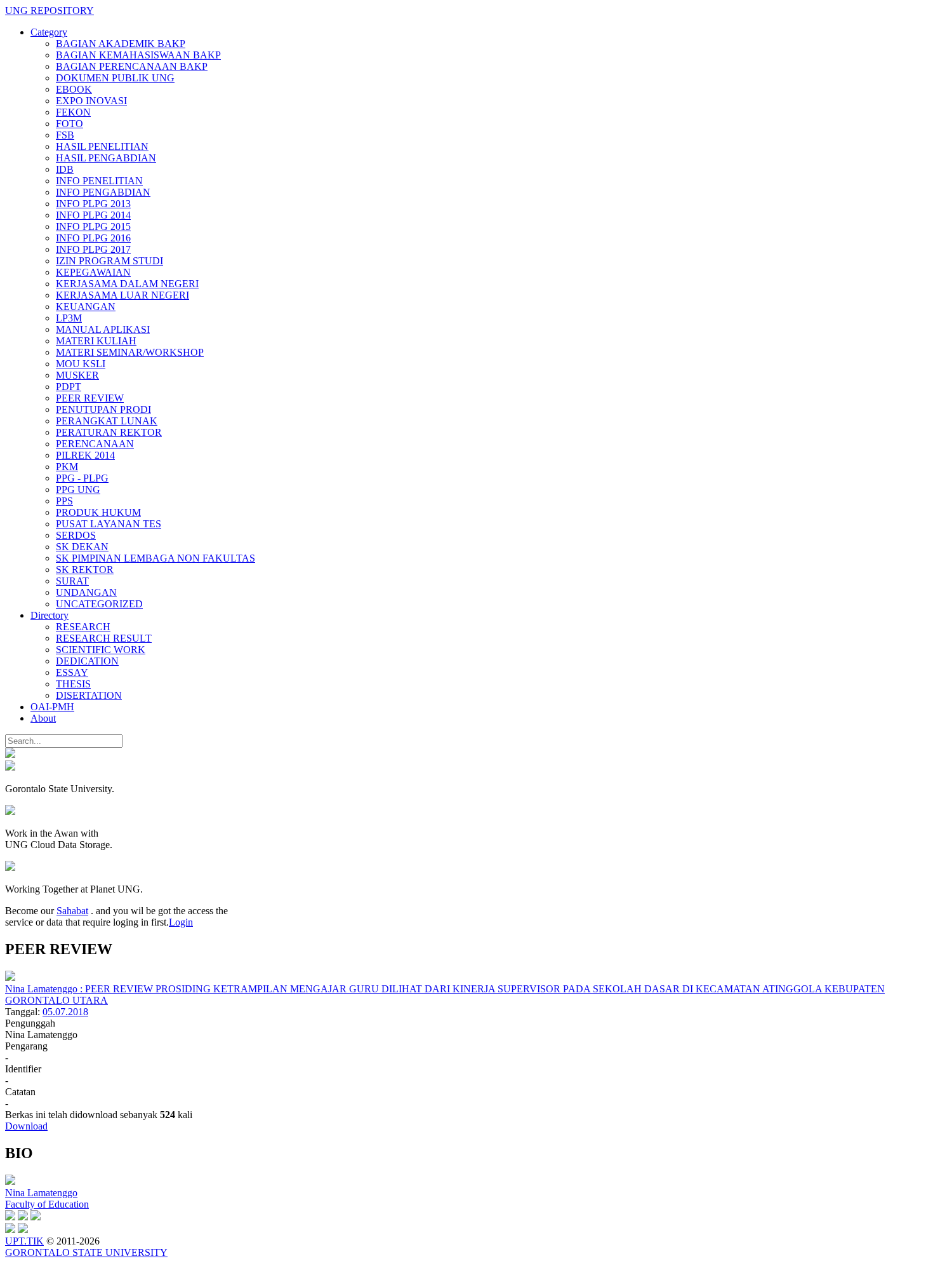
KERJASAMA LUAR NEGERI (122, 295)
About (43, 718)
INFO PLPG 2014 (93, 215)
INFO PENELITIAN (99, 180)
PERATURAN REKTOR (109, 432)
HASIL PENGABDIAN (106, 157)
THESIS (73, 683)
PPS (64, 501)
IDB (65, 169)
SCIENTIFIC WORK (100, 649)
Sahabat (72, 910)
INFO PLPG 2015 (93, 226)
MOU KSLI (80, 363)
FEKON (73, 112)
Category (48, 32)
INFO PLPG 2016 (93, 238)
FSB (65, 135)
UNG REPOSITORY (49, 10)
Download (26, 1126)
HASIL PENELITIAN (102, 146)
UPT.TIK (24, 1241)
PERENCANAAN (95, 443)
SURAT (72, 581)
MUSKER (77, 375)
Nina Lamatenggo (41, 1192)
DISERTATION (89, 695)
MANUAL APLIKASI (103, 329)
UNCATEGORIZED (99, 603)
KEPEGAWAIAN (93, 272)
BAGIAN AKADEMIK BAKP (120, 43)
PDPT (68, 386)
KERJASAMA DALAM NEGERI (127, 283)
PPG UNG (78, 489)
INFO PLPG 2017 (93, 249)
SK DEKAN (82, 546)
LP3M (69, 318)
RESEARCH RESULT (104, 638)
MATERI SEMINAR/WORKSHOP (130, 352)
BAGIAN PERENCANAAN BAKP (132, 66)
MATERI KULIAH (96, 340)
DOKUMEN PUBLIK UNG (115, 77)
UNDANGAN (86, 592)
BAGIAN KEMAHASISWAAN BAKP (138, 55)
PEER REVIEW (90, 398)
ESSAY (72, 672)
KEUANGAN (86, 306)
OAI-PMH (52, 706)
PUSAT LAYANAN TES (108, 523)
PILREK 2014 (85, 455)
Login (181, 922)
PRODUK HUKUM (98, 512)
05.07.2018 (65, 1011)
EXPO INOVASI (91, 100)
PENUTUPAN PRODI (103, 409)
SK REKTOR (85, 569)
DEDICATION (87, 661)
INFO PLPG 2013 (93, 203)
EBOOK (74, 89)
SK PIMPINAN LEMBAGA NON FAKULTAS (155, 558)
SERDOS (76, 535)
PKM (67, 466)
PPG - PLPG (82, 478)
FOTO (69, 123)
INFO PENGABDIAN (103, 192)
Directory (49, 615)
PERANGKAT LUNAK (106, 420)
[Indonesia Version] (10, 754)
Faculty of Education (47, 1204)
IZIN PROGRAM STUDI (109, 260)
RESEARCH (83, 626)
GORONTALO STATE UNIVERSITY (86, 1252)
